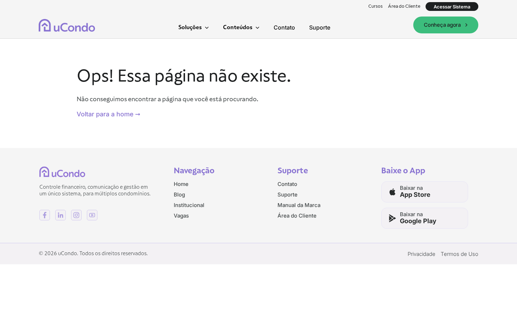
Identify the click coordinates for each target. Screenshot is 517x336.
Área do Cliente (404, 6)
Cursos (375, 6)
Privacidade (421, 254)
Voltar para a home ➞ (108, 114)
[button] (193, 27)
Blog (179, 194)
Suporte (319, 27)
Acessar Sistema (452, 6)
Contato (284, 27)
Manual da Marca (298, 205)
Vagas (181, 215)
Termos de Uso (459, 254)
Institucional (189, 205)
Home (181, 184)
